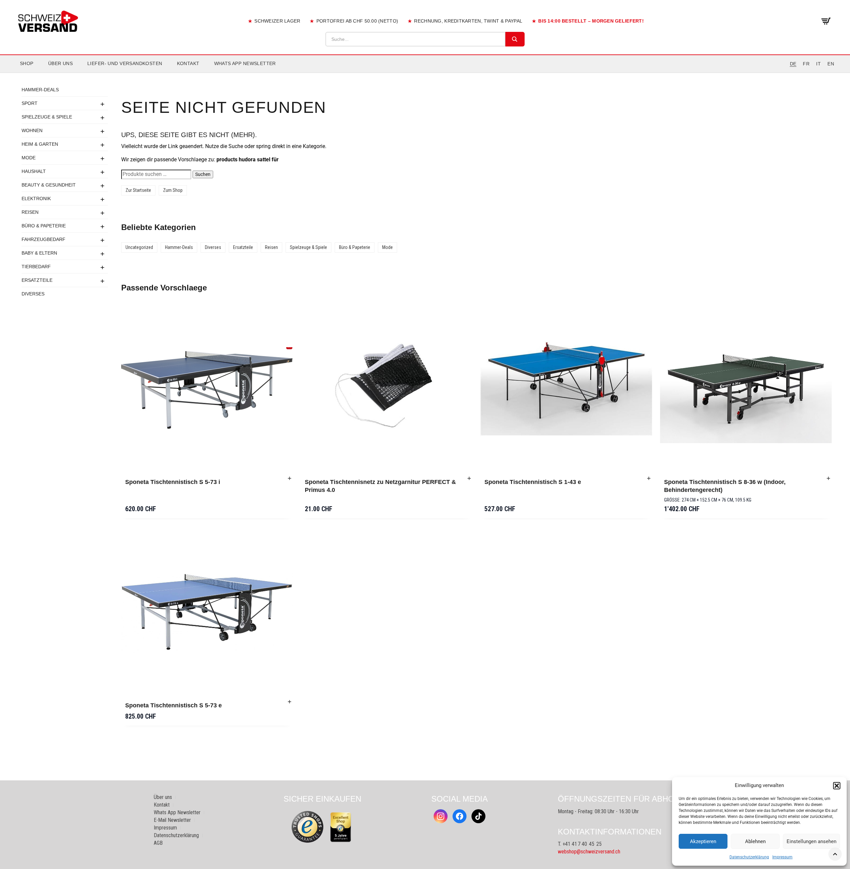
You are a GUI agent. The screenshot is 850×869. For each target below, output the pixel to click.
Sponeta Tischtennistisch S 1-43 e (532, 482)
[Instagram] (441, 816)
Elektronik (36, 198)
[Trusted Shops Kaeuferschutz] (307, 827)
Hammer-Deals (40, 89)
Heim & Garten (40, 144)
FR (806, 63)
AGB (158, 843)
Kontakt (188, 63)
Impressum (782, 857)
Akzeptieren (703, 841)
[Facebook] (460, 816)
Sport (30, 103)
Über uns (60, 63)
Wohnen (32, 130)
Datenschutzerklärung (749, 857)
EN (830, 63)
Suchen (203, 174)
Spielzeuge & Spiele (47, 116)
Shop (27, 63)
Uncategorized (139, 247)
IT (818, 63)
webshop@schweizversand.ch (589, 851)
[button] (836, 785)
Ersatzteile (37, 280)
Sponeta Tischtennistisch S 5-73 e (173, 705)
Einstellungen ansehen (811, 841)
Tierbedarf (36, 266)
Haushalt (34, 171)
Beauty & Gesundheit (49, 185)
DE (793, 63)
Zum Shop (173, 190)
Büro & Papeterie (44, 225)
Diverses (33, 293)
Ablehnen (755, 841)
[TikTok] (478, 816)
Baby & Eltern (39, 253)
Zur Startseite (138, 190)
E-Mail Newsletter (172, 820)
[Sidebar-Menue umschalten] (425, 72)
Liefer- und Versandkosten (124, 63)
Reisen (30, 212)
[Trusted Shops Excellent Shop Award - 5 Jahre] (340, 827)
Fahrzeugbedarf (43, 239)
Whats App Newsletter (245, 63)
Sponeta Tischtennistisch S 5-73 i (172, 482)
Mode (29, 157)
